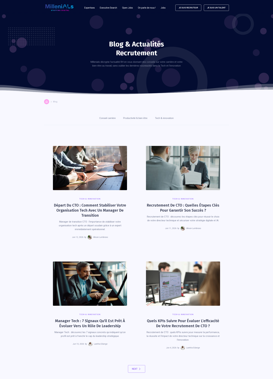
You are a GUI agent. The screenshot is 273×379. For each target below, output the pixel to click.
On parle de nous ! (147, 7)
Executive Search (108, 7)
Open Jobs (127, 7)
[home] (59, 8)
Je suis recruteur (188, 7)
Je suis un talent (216, 7)
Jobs (163, 7)
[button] (89, 8)
